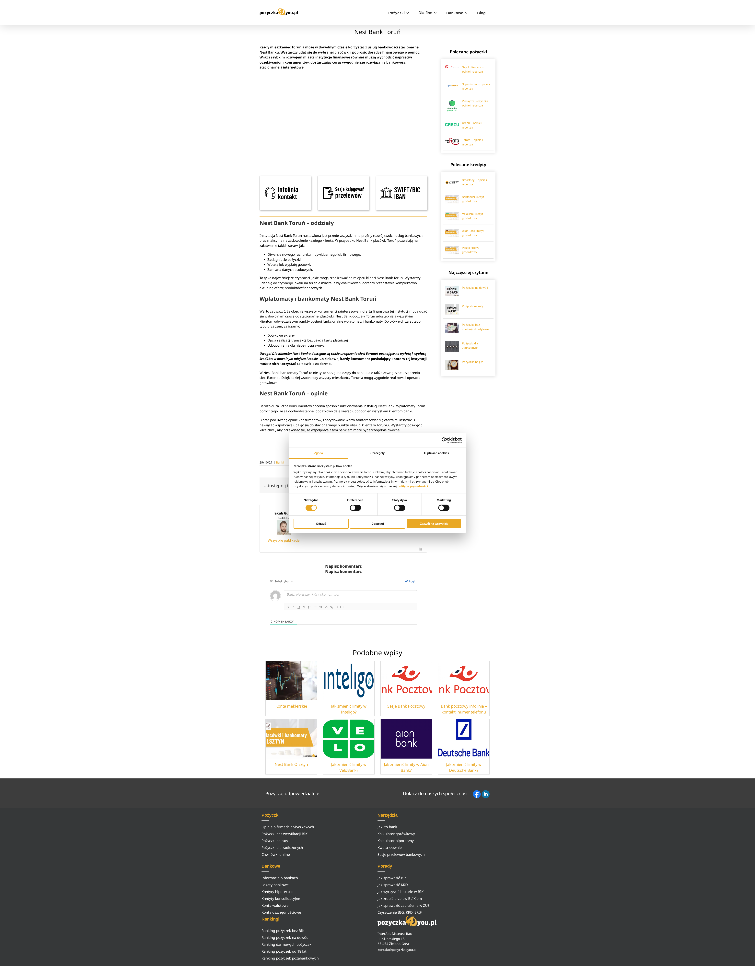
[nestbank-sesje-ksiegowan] (343, 177)
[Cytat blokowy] (320, 607)
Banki (280, 462)
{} (336, 606)
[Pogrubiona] (287, 607)
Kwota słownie (390, 847)
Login (412, 581)
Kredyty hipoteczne (277, 891)
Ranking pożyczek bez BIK (282, 930)
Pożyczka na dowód (475, 288)
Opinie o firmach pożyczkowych (287, 826)
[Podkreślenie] (298, 607)
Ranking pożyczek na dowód (284, 937)
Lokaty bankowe (275, 884)
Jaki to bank (387, 826)
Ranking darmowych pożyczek (286, 944)
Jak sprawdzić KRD (393, 884)
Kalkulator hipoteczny (396, 840)
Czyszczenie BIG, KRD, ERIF (400, 912)
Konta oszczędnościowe (281, 912)
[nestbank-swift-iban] (401, 177)
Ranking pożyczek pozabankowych (290, 958)
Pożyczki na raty (472, 306)
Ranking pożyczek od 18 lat (284, 951)
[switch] (355, 508)
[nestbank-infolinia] (285, 177)
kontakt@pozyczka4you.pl (397, 949)
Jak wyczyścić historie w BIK (401, 891)
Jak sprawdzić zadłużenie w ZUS (404, 905)
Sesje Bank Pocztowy (406, 706)
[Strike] (304, 607)
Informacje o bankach (279, 877)
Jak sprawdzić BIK (392, 877)
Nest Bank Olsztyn (291, 764)
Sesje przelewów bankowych (401, 854)
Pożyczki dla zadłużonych (282, 847)
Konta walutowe (274, 905)
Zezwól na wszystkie (434, 523)
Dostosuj (377, 523)
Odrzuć (321, 523)
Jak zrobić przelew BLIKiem (400, 898)
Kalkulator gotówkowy (396, 833)
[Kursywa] (293, 607)
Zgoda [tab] (318, 453)
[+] (342, 606)
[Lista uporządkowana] (309, 607)
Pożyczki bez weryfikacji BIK (284, 833)
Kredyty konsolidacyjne (280, 898)
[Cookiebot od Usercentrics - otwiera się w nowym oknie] (444, 440)
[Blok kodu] (326, 607)
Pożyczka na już (472, 362)
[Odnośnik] (331, 607)
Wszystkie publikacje (284, 540)
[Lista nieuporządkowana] (315, 607)
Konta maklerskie (291, 706)
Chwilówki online (275, 854)
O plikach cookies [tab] (436, 453)
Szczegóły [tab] (377, 453)
